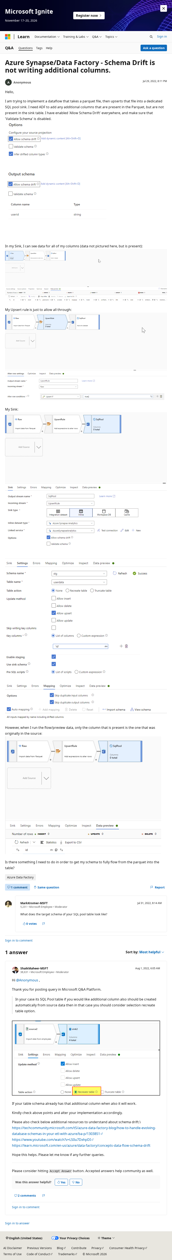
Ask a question (154, 48)
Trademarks (66, 1254)
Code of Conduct (38, 1254)
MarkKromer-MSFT (34, 903)
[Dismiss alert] (163, 8)
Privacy (96, 1248)
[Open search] (151, 36)
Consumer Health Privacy (127, 1248)
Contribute (78, 1248)
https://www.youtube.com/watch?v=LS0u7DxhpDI (51, 1139)
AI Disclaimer (12, 1248)
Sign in (162, 36)
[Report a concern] (43, 923)
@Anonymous (27, 980)
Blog (60, 1248)
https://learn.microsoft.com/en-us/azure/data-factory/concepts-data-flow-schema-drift (81, 1145)
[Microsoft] (7, 36)
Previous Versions (39, 1248)
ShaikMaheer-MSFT (34, 968)
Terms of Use (12, 1254)
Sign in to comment (19, 940)
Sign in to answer (17, 1223)
